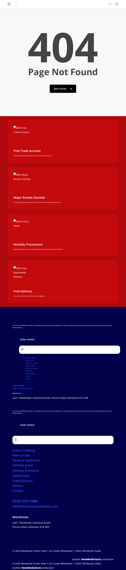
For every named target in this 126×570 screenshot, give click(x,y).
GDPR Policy (29, 371)
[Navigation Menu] (116, 4)
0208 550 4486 (18, 385)
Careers (28, 376)
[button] (27, 340)
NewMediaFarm (91, 559)
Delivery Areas (30, 366)
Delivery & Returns (32, 368)
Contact (28, 379)
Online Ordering (31, 358)
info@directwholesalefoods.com (22, 388)
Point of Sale (30, 361)
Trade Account (30, 373)
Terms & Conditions (32, 363)
